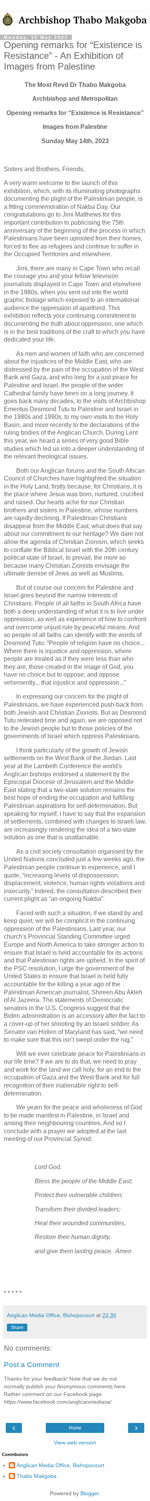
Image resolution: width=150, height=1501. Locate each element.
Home (75, 1428)
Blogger (89, 1493)
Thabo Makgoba (37, 1476)
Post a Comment (31, 1365)
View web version (75, 1442)
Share (17, 1327)
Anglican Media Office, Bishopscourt (60, 1465)
